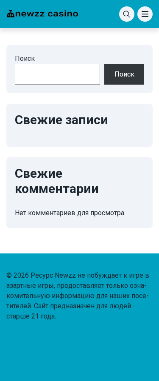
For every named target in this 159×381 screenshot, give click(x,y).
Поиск (25, 58)
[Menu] (145, 14)
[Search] (126, 14)
